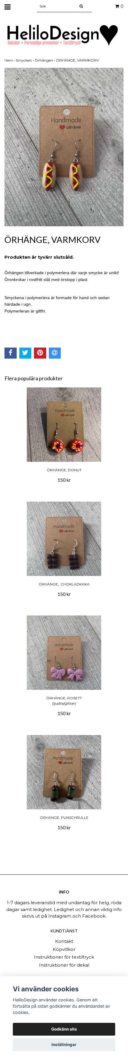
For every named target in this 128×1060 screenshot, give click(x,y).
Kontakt (64, 941)
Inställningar (64, 1044)
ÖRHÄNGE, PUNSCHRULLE (64, 817)
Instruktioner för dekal (64, 965)
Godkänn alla (64, 1029)
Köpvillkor (64, 949)
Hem (10, 60)
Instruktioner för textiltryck (64, 957)
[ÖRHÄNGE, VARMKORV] (64, 147)
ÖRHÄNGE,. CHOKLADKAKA (64, 584)
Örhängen (45, 60)
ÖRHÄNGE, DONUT (64, 470)
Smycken (25, 60)
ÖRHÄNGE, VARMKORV (78, 60)
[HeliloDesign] (64, 35)
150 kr (64, 480)
